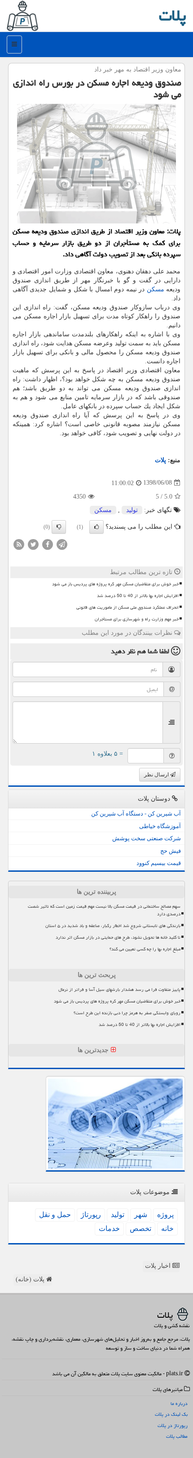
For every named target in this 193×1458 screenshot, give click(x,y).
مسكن (155, 289)
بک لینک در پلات (171, 1414)
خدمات (109, 1228)
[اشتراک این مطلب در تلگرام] (62, 543)
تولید (132, 510)
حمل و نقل (55, 1214)
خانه (167, 1228)
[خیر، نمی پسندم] (59, 527)
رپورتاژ (91, 1214)
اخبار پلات (158, 1265)
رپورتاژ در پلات (173, 1425)
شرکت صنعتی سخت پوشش (146, 838)
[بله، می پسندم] (96, 527)
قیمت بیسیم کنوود (158, 863)
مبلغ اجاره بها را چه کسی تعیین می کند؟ (145, 949)
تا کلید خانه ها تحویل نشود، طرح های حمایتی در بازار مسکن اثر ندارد (118, 937)
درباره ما (179, 1403)
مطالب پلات (177, 1436)
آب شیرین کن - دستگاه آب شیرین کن (136, 813)
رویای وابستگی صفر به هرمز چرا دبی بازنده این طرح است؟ (127, 1012)
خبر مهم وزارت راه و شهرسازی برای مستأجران (137, 619)
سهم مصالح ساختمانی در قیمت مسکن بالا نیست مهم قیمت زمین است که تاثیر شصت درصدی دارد (104, 910)
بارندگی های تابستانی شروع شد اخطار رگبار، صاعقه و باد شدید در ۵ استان (112, 925)
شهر (140, 1214)
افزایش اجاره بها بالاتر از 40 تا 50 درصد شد (138, 595)
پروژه (165, 1214)
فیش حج (170, 850)
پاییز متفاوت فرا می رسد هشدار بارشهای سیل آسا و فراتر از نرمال (119, 989)
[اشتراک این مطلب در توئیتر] (33, 543)
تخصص (140, 1228)
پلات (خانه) (31, 1279)
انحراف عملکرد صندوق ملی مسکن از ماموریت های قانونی (127, 607)
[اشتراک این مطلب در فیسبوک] (47, 543)
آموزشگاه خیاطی (160, 826)
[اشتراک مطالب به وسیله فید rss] (19, 543)
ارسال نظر (157, 774)
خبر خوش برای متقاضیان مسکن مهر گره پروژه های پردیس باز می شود (115, 584)
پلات (172, 15)
